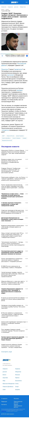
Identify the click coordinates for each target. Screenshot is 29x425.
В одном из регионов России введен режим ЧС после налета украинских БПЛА (13, 299)
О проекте (4, 398)
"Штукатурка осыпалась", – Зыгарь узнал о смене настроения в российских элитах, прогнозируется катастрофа (12, 244)
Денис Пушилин (20, 135)
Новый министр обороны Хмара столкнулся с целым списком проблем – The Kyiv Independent (11, 346)
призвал (20, 90)
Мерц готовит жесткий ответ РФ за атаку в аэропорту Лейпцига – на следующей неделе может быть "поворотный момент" (12, 235)
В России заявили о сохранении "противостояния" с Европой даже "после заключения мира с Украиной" (12, 315)
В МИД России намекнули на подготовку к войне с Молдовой (11, 267)
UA (26, 2)
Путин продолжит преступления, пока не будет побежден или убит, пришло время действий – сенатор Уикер (12, 187)
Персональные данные (18, 402)
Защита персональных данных (18, 406)
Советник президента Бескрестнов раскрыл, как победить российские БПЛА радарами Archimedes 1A (12, 212)
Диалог (2, 9)
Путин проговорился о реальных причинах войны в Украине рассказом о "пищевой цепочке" (11, 260)
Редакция (4, 401)
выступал (10, 75)
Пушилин (4, 69)
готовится (5, 130)
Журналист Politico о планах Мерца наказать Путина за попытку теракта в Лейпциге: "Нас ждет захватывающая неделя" (13, 152)
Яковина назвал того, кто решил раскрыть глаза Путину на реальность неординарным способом (11, 161)
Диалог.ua (4, 411)
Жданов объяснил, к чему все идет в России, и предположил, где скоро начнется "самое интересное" (12, 283)
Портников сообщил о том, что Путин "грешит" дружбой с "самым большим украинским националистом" (13, 179)
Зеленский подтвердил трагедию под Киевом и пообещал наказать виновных (13, 323)
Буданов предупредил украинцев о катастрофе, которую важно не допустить (12, 227)
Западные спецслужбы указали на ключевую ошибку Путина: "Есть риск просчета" (13, 307)
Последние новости (10, 147)
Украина (7, 9)
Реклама (16, 398)
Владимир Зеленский (7, 140)
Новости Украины (17, 138)
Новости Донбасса (6, 138)
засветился (18, 69)
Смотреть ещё (6, 352)
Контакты (4, 404)
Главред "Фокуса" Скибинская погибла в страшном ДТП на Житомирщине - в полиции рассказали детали (10, 170)
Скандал (24, 138)
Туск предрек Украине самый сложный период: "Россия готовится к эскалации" (12, 331)
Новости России (10, 135)
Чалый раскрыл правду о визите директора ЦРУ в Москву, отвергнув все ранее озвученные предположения (12, 274)
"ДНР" (3, 135)
